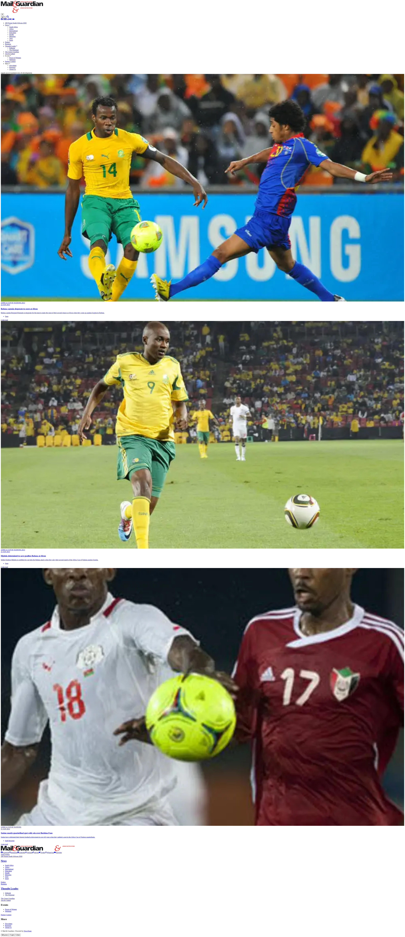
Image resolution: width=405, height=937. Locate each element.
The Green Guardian (8, 898)
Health (7, 873)
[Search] (8, 17)
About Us (8, 927)
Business (4, 884)
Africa (7, 867)
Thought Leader (9, 888)
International (9, 869)
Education (8, 871)
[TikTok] (8, 19)
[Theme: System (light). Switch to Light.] (4, 17)
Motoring (8, 875)
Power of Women (11, 909)
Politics (3, 882)
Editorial (8, 893)
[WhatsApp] (12, 19)
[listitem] (5, 852)
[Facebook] (2, 19)
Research (8, 925)
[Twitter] (10, 19)
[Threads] (7, 19)
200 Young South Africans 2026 (11, 856)
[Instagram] (3, 19)
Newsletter (8, 924)
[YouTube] (13, 19)
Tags (2, 854)
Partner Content (6, 915)
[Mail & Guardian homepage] (202, 7)
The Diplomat (9, 895)
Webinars (8, 911)
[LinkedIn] (5, 19)
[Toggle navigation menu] (2, 14)
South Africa (9, 865)
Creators (7, 854)
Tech (6, 877)
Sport (7, 879)
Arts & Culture (6, 900)
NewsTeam (27, 931)
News (4, 860)
